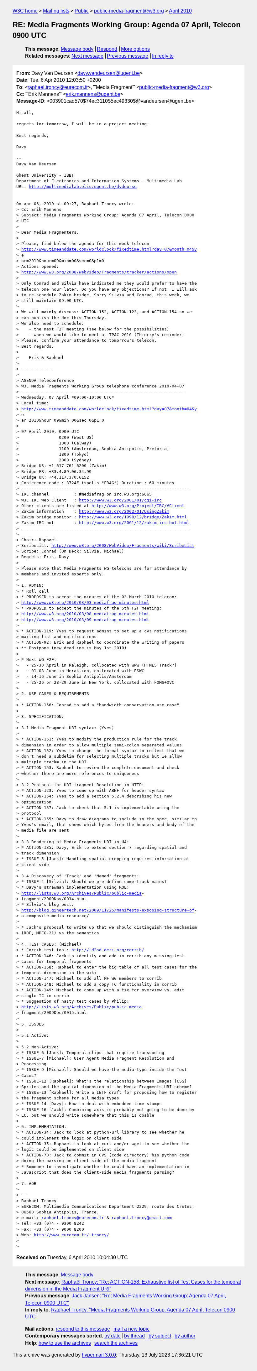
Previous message (127, 56)
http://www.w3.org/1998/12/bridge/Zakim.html (133, 517)
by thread (134, 1335)
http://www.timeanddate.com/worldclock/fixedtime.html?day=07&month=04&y (109, 249)
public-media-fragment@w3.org (129, 10)
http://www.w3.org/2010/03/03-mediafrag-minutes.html (85, 602)
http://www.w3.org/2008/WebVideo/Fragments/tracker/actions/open (99, 272)
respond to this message (83, 1329)
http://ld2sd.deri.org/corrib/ (107, 950)
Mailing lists (56, 10)
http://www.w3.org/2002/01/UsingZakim (124, 511)
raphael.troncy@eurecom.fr (58, 87)
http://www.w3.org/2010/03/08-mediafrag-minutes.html (85, 613)
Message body (77, 49)
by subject (160, 1335)
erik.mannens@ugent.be (93, 94)
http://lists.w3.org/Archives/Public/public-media (81, 893)
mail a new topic (131, 1329)
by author (185, 1335)
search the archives (116, 1343)
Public (82, 10)
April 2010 (180, 10)
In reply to (163, 56)
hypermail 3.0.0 (99, 1355)
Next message (87, 56)
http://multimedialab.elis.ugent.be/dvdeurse (83, 186)
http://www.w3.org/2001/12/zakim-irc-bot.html (134, 522)
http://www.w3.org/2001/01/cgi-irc (120, 500)
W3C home (25, 10)
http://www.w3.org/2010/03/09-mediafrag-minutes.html (85, 619)
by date (112, 1335)
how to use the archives (65, 1343)
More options (135, 49)
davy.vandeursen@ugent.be (108, 73)
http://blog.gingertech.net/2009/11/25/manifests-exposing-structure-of (107, 910)
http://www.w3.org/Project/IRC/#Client (138, 505)
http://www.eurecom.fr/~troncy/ (71, 1235)
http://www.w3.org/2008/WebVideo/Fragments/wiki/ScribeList (122, 545)
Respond (107, 49)
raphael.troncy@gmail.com (142, 1217)
